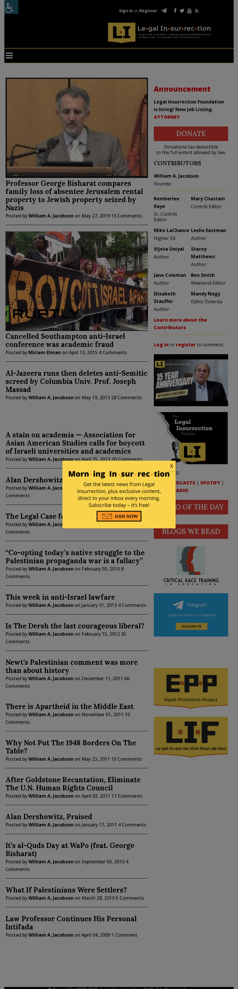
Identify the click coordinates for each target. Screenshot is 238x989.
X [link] (171, 465)
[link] (119, 466)
